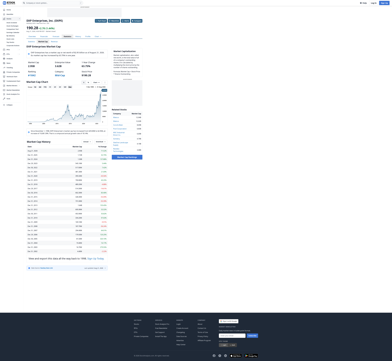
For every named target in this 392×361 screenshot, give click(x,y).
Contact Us (202, 328)
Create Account (182, 328)
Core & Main (118, 125)
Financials (44, 36)
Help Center (181, 344)
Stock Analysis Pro (162, 324)
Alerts (126, 21)
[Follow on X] (219, 355)
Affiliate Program (204, 340)
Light (224, 345)
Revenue (54, 41)
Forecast (56, 36)
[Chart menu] (105, 82)
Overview (32, 36)
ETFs (135, 332)
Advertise (180, 340)
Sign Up (384, 3)
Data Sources (181, 336)
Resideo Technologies (118, 150)
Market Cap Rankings (127, 157)
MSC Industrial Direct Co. (119, 133)
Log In (374, 3)
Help (364, 3)
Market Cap (43, 41)
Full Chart (102, 21)
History (78, 36)
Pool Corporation (120, 129)
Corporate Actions (13, 45)
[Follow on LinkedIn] (225, 355)
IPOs (136, 328)
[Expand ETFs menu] (19, 54)
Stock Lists (10, 39)
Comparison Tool (12, 29)
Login (178, 324)
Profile (87, 36)
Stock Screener (12, 23)
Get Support (160, 332)
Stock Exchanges (12, 26)
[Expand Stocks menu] (19, 19)
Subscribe (252, 336)
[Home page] (8, 3)
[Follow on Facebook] (214, 355)
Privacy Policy (203, 336)
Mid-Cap (60, 75)
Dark (233, 345)
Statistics (67, 36)
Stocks (136, 324)
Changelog (180, 332)
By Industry (11, 36)
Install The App (161, 336)
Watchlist (115, 21)
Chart (97, 36)
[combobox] (52, 3)
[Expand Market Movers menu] (19, 86)
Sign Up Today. (95, 258)
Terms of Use (203, 332)
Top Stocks (10, 42)
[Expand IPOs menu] (19, 50)
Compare (137, 21)
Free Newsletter (161, 328)
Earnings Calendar (13, 32)
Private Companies (141, 336)
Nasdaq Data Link (46, 268)
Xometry (116, 139)
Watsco (116, 117)
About (200, 324)
